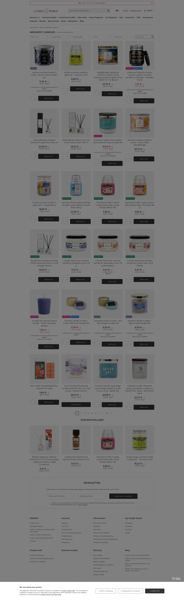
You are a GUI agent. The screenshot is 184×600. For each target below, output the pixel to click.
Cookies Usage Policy (68, 590)
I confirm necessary (105, 591)
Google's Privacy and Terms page (50, 594)
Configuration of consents (130, 591)
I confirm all (154, 591)
